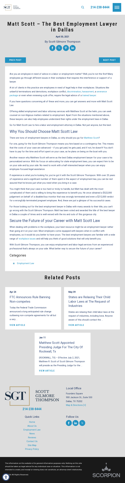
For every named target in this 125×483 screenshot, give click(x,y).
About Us (32, 426)
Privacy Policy (32, 449)
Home (32, 422)
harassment (88, 91)
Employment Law (25, 263)
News (32, 433)
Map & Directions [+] (76, 405)
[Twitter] (82, 423)
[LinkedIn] (76, 423)
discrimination (74, 91)
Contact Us (32, 441)
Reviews (32, 437)
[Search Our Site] (82, 7)
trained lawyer (89, 95)
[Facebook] (69, 423)
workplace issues (27, 238)
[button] (6, 477)
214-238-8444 (100, 7)
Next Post (109, 60)
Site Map (32, 445)
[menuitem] (32, 422)
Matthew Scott (91, 138)
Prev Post (15, 60)
